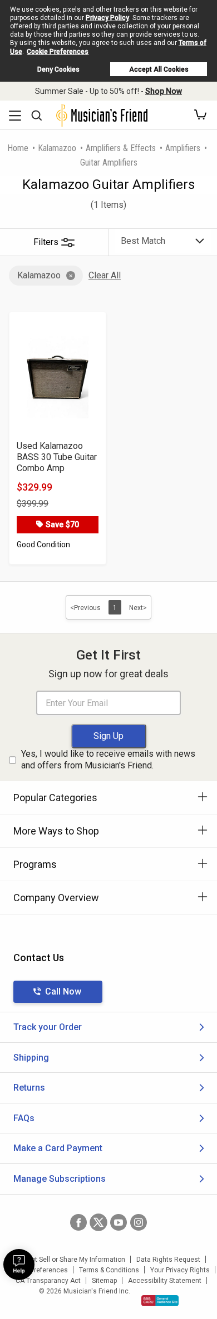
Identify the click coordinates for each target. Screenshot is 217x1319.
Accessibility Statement (164, 1281)
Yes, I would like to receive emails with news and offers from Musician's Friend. (108, 759)
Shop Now (163, 91)
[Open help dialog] (18, 1264)
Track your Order (47, 1027)
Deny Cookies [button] (58, 69)
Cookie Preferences (57, 52)
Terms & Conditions (109, 1270)
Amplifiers (182, 148)
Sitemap (104, 1281)
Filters (45, 242)
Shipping (31, 1057)
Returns (29, 1087)
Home (17, 148)
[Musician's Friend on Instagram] (139, 1222)
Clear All (104, 275)
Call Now (63, 991)
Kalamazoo (57, 148)
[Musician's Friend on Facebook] (78, 1222)
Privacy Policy (107, 18)
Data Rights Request (168, 1259)
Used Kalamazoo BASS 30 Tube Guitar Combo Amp (57, 457)
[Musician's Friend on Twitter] (98, 1222)
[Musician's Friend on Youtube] (118, 1222)
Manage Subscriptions (59, 1178)
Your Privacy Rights (180, 1270)
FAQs (23, 1118)
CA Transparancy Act (48, 1281)
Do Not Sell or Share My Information (71, 1259)
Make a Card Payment (57, 1148)
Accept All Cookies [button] (159, 69)
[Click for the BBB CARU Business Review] (160, 1300)
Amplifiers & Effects (121, 148)
